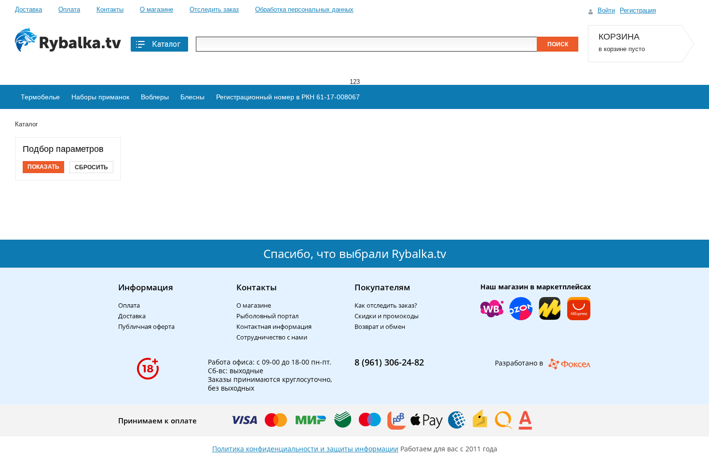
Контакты (109, 9)
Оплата (69, 9)
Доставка (28, 9)
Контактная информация (274, 326)
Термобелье (40, 97)
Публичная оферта (146, 326)
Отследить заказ (214, 9)
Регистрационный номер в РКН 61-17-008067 (288, 97)
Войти (606, 10)
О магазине (156, 9)
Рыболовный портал (267, 316)
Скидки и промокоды (386, 316)
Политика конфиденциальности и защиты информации (305, 448)
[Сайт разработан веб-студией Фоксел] (569, 364)
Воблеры (155, 97)
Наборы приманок (100, 97)
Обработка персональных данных (304, 9)
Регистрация (638, 10)
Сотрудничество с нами (271, 337)
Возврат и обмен (379, 326)
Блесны (192, 97)
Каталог (166, 44)
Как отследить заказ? (385, 305)
